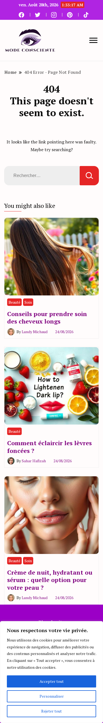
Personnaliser (52, 696)
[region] (51, 672)
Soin (28, 302)
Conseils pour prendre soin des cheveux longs (47, 317)
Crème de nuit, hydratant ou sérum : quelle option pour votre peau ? (49, 579)
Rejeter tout (51, 711)
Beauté (14, 302)
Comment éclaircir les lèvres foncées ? (49, 447)
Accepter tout (52, 681)
